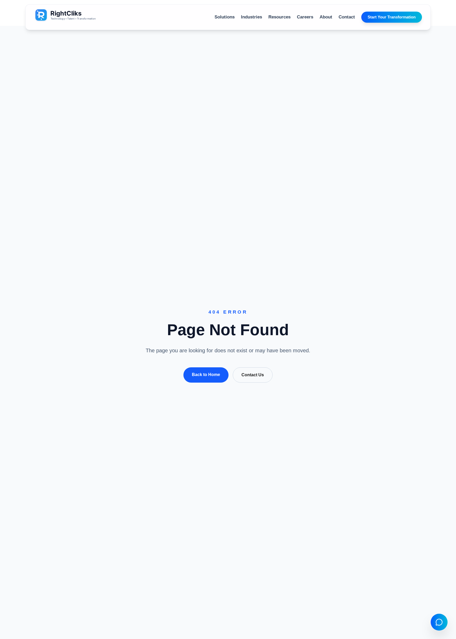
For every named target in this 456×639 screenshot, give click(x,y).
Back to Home (206, 374)
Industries (251, 16)
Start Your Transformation (392, 17)
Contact (347, 16)
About (326, 16)
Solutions (225, 16)
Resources (279, 16)
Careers (305, 16)
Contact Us (252, 375)
